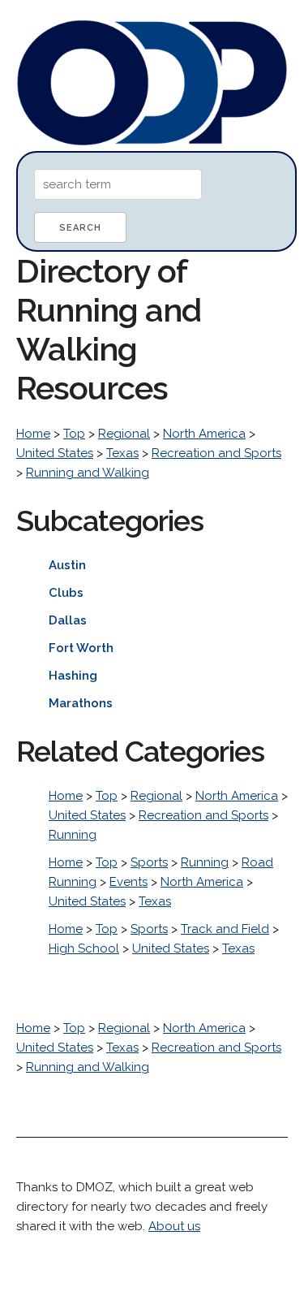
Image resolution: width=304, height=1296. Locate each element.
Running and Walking (87, 472)
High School (84, 948)
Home (33, 433)
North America (204, 433)
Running (72, 834)
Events (128, 882)
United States (54, 453)
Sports (149, 862)
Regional (124, 433)
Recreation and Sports (216, 453)
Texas (122, 453)
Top (74, 433)
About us (174, 1226)
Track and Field (225, 929)
